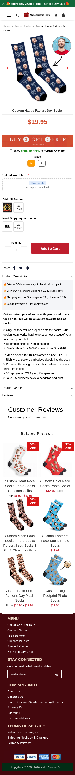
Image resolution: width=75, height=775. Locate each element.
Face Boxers (16, 635)
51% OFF (33, 501)
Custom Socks (23, 26)
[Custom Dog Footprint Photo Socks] (55, 570)
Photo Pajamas (18, 646)
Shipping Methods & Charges (28, 737)
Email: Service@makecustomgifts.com (35, 702)
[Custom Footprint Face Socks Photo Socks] (55, 515)
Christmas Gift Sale (22, 624)
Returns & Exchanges (23, 732)
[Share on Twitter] (21, 268)
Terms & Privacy (19, 742)
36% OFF (68, 446)
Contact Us (15, 696)
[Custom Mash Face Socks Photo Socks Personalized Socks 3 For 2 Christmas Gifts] (20, 515)
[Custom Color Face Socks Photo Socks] (55, 460)
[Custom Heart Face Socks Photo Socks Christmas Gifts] (20, 460)
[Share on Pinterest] (27, 268)
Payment (14, 712)
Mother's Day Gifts (21, 651)
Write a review (37, 417)
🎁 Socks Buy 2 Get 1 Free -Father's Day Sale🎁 (37, 3)
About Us (14, 691)
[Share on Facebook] (14, 268)
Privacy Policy (18, 707)
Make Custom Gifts (52, 767)
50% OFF (33, 446)
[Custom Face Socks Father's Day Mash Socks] (20, 570)
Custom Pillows (18, 641)
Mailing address (19, 718)
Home (6, 26)
